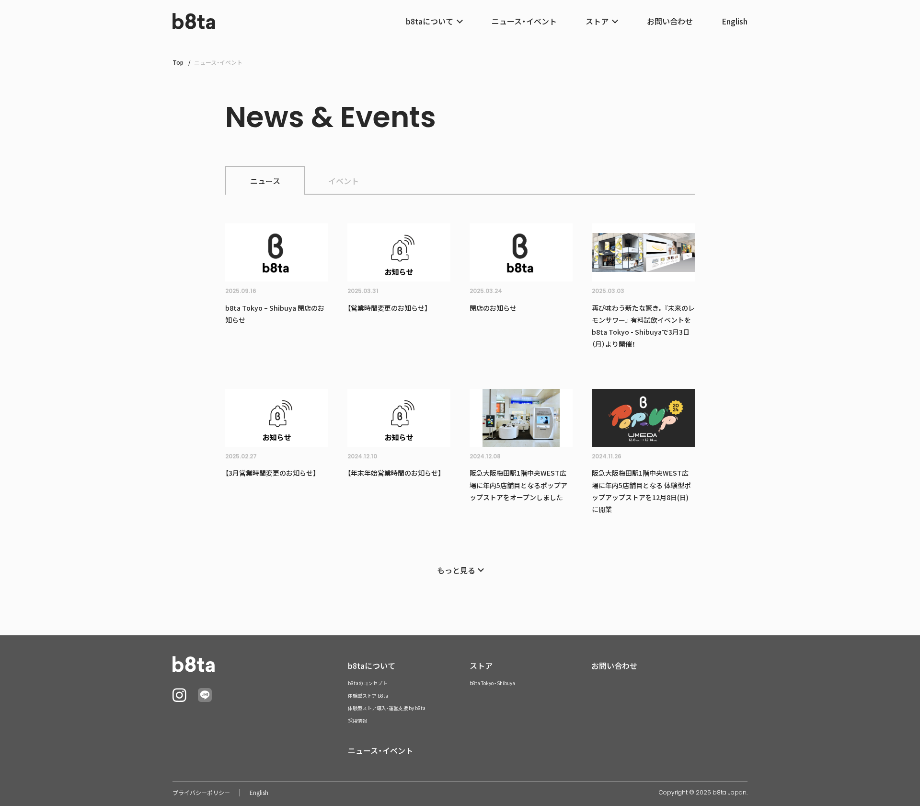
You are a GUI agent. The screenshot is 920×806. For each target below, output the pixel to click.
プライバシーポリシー (201, 792)
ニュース (265, 181)
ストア (481, 665)
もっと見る (456, 570)
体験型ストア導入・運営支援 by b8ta (387, 708)
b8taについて (371, 665)
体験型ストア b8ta (368, 695)
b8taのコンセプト (367, 683)
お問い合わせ (670, 21)
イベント (343, 181)
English (735, 21)
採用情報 (357, 720)
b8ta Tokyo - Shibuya (492, 683)
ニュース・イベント (524, 21)
